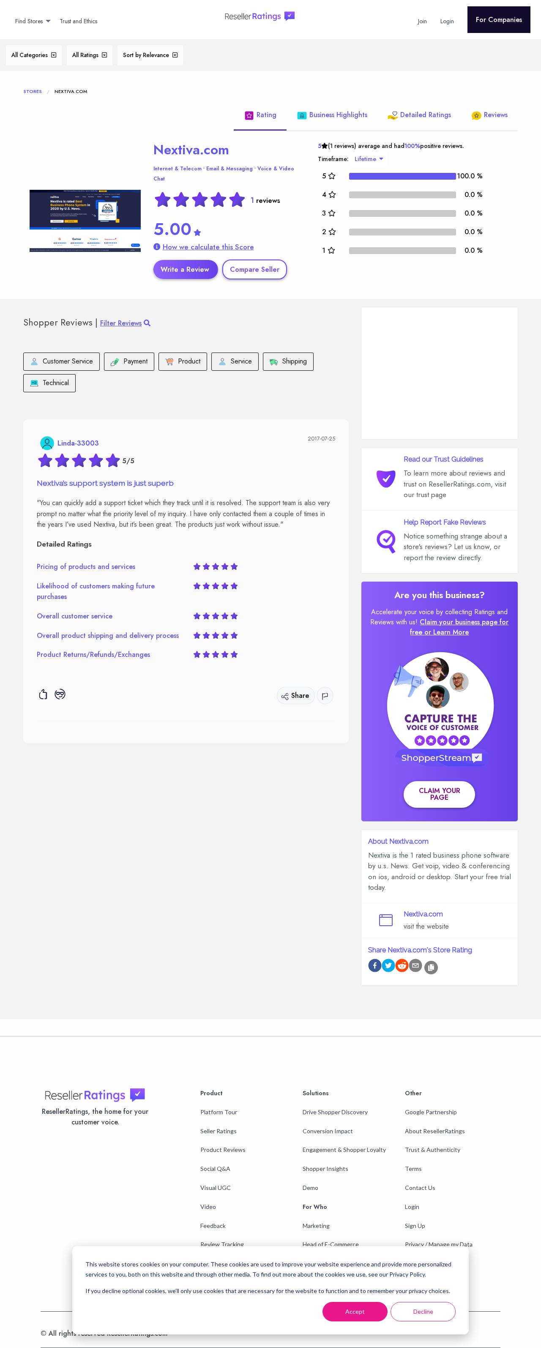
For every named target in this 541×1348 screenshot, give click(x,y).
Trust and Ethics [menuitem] (78, 21)
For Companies (499, 20)
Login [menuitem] (447, 21)
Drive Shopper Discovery (335, 1112)
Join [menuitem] (422, 21)
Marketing (316, 1225)
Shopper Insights (325, 1168)
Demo (310, 1187)
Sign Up (415, 1225)
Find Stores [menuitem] (29, 21)
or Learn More (446, 632)
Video (208, 1206)
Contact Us (420, 1187)
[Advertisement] (439, 373)
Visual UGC (215, 1187)
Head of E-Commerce (331, 1244)
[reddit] (402, 967)
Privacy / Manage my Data (439, 1244)
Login (412, 1206)
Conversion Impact (328, 1131)
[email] (415, 967)
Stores (32, 91)
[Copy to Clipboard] (431, 967)
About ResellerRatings (435, 1131)
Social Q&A (215, 1168)
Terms (413, 1168)
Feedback (213, 1225)
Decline (423, 1311)
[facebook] (375, 967)
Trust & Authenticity (432, 1149)
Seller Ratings (218, 1131)
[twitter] (388, 967)
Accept (355, 1311)
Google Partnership (431, 1112)
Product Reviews (223, 1149)
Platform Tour (218, 1112)
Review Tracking (222, 1244)
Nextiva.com (191, 149)
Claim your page (439, 794)
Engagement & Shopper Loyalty (344, 1149)
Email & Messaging (229, 168)
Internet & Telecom (177, 168)
